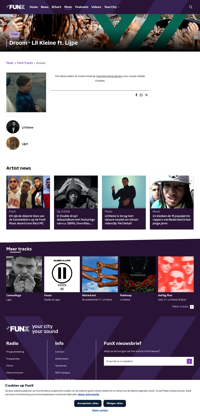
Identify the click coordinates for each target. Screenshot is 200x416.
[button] (191, 7)
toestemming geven (109, 76)
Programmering (15, 351)
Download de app (65, 379)
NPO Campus (62, 372)
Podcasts (81, 7)
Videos (96, 7)
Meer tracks (180, 306)
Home (34, 7)
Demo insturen (14, 372)
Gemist (10, 379)
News (44, 7)
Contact (59, 351)
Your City (110, 7)
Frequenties (13, 359)
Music (68, 7)
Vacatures (61, 365)
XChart (56, 7)
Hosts (9, 365)
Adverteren (61, 359)
